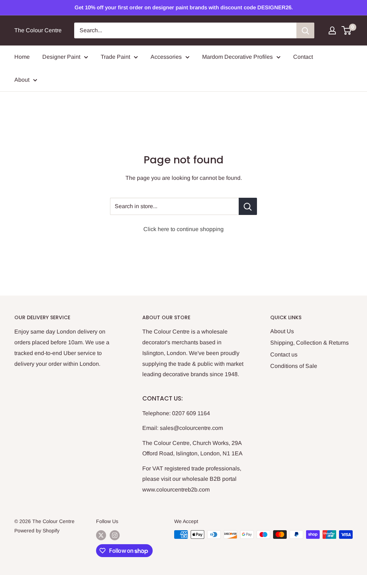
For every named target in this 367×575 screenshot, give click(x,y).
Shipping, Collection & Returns (309, 343)
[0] (346, 30)
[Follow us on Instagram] (115, 535)
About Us (282, 331)
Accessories (166, 57)
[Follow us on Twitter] (101, 535)
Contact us (283, 354)
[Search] (305, 30)
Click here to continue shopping (183, 229)
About (21, 80)
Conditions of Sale (293, 366)
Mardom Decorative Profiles (237, 57)
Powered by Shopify (36, 530)
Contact (303, 57)
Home (22, 57)
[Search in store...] (248, 206)
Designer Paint (61, 57)
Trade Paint (115, 57)
